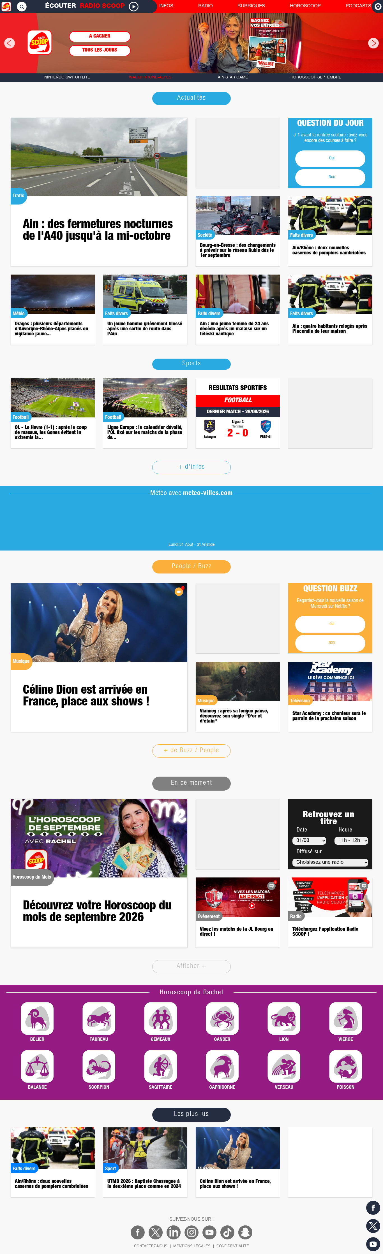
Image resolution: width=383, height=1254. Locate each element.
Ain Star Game (233, 78)
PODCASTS (358, 6)
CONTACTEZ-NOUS (150, 1246)
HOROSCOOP (305, 6)
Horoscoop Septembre (315, 78)
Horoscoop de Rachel (191, 993)
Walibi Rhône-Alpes (150, 78)
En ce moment (191, 783)
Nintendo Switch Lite (67, 78)
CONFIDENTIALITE (232, 1246)
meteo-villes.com (208, 493)
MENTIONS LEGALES (192, 1246)
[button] (5, 43)
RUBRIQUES (251, 6)
